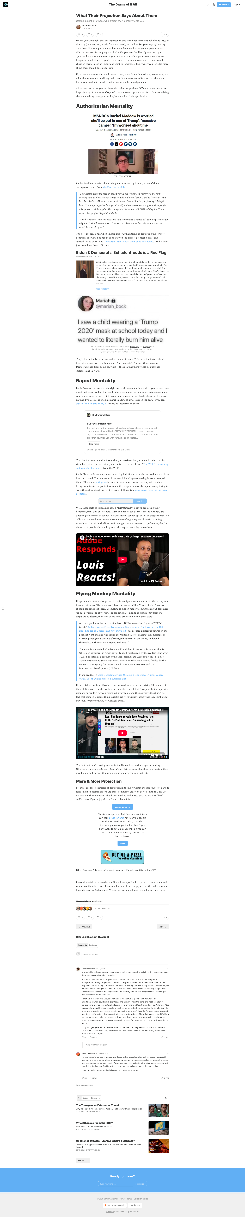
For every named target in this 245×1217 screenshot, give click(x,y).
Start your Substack (116, 1205)
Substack (110, 1211)
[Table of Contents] (3, 608)
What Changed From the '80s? (94, 1123)
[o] (158, 1110)
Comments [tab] (82, 945)
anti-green (101, 482)
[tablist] (87, 945)
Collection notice (141, 1199)
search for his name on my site (92, 404)
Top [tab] (79, 1098)
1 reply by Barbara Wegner (96, 1045)
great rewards (116, 817)
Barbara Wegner (89, 26)
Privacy (122, 1199)
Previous (86, 926)
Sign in (237, 4)
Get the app (135, 1205)
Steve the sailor (88, 1053)
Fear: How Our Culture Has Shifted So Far (94, 1126)
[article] (122, 1110)
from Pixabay (97, 901)
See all (81, 1160)
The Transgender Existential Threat (97, 1105)
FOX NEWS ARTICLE (122, 176)
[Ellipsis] (168, 969)
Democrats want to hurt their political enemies (129, 242)
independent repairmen (146, 490)
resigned (146, 346)
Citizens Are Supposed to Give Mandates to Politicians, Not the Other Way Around (108, 1145)
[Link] (72, 106)
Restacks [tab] (93, 945)
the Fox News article (114, 187)
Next (161, 926)
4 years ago (134, 346)
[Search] (208, 4)
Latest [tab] (85, 1098)
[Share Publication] (213, 4)
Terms (129, 1199)
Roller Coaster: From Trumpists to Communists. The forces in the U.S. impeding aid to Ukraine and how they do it (121, 629)
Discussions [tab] (95, 1098)
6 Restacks (106, 908)
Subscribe (224, 4)
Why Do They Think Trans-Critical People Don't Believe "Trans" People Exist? (109, 1108)
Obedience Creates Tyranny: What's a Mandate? (105, 1140)
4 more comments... (84, 1085)
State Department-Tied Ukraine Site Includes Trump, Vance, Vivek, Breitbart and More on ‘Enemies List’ (121, 677)
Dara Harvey (87, 968)
